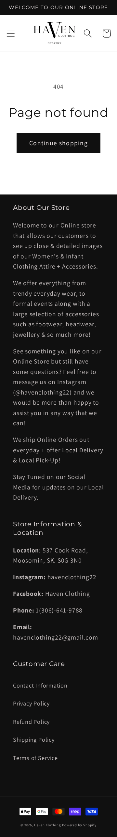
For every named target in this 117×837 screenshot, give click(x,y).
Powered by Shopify (79, 825)
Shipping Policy (34, 739)
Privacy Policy (31, 703)
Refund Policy (31, 721)
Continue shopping (58, 143)
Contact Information (40, 685)
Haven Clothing (47, 825)
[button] (10, 33)
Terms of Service (35, 758)
